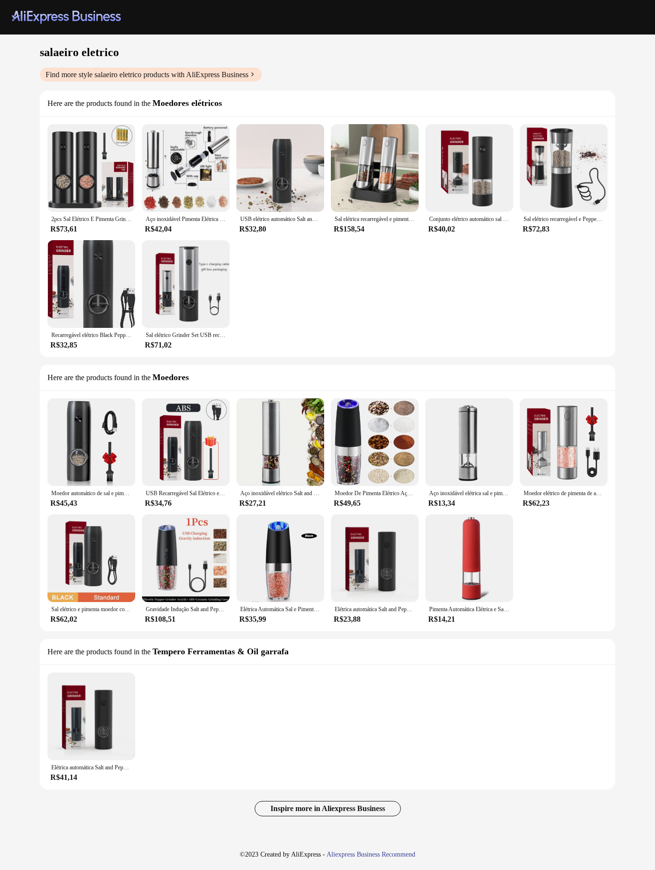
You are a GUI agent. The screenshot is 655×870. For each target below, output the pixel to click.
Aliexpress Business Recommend (371, 854)
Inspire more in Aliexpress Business (327, 808)
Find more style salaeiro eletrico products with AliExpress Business (147, 74)
